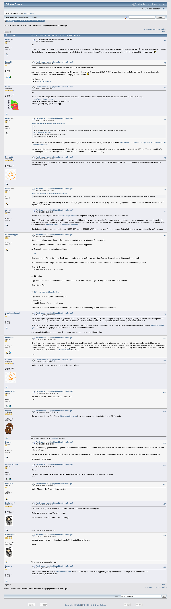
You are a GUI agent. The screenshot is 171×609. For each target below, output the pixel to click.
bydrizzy (8, 442)
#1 (165, 40)
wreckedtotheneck (12, 313)
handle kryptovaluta (63, 350)
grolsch (8, 210)
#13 (164, 411)
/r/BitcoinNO (55, 438)
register (32, 13)
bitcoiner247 (10, 338)
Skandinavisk (27, 25)
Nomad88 (9, 157)
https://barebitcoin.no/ (68, 416)
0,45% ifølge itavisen (69, 216)
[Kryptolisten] (9, 352)
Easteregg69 (10, 503)
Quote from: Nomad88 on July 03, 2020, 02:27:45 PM (49, 193)
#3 (165, 88)
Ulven (7, 87)
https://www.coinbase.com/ (42, 99)
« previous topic (150, 29)
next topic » (161, 29)
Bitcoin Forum (9, 25)
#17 (164, 504)
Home (10, 20)
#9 (165, 314)
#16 (164, 484)
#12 (164, 392)
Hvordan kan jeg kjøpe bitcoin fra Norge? (51, 25)
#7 (165, 211)
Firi (35, 254)
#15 (164, 465)
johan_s (8, 566)
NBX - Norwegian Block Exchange (47, 292)
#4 (165, 119)
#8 (165, 235)
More (42, 20)
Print (163, 31)
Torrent (34, 17)
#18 (164, 535)
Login (28, 20)
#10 (164, 338)
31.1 (30, 17)
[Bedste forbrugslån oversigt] (9, 77)
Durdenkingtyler (11, 235)
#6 (165, 189)
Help (16, 20)
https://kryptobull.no (63, 572)
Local (18, 25)
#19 (164, 567)
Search (22, 20)
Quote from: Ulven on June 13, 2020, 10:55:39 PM (48, 123)
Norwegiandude (11, 464)
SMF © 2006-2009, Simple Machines (94, 605)
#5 (165, 158)
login (26, 13)
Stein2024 (9, 484)
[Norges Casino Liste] (9, 479)
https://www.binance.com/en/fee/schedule (62, 225)
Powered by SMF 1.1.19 (73, 605)
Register (35, 20)
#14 (164, 443)
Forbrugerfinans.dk (44, 81)
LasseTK (8, 62)
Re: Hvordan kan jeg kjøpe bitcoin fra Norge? (54, 62)
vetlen (7, 39)
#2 (165, 63)
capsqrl (8, 411)
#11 (165, 361)
